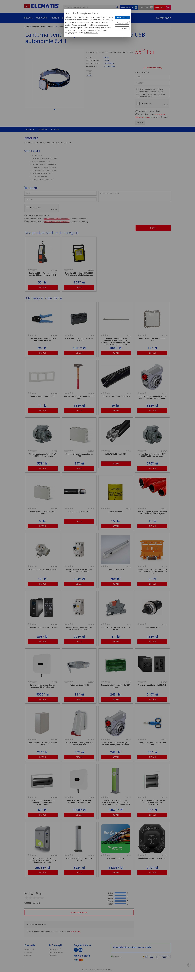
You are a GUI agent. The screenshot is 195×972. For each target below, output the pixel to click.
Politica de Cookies (91, 33)
